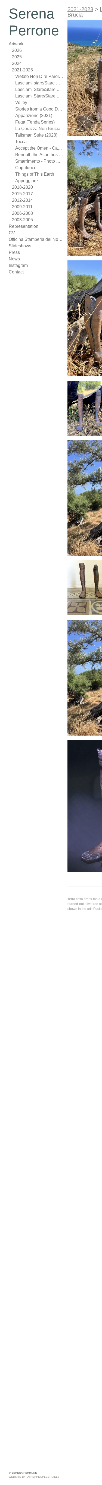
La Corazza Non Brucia (36, 128)
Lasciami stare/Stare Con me (39, 83)
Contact (16, 272)
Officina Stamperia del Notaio (36, 239)
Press (14, 252)
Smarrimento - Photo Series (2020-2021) (39, 161)
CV (11, 232)
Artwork (16, 43)
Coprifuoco (25, 167)
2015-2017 (22, 193)
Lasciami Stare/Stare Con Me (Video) (39, 89)
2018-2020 (22, 187)
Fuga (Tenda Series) (33, 122)
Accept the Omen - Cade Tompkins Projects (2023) (39, 148)
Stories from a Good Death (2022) (39, 109)
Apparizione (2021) (33, 115)
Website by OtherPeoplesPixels (34, 1476)
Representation (23, 226)
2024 (17, 63)
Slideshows (19, 245)
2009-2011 (22, 206)
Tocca (20, 141)
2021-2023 (22, 69)
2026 (17, 50)
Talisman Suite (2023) (34, 135)
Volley (20, 102)
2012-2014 (22, 200)
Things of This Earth (33, 174)
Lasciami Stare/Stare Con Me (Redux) (39, 96)
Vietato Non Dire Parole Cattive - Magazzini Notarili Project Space (39, 76)
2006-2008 (22, 213)
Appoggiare (25, 180)
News (14, 258)
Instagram (18, 265)
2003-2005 (22, 219)
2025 (17, 56)
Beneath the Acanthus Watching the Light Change (39, 154)
